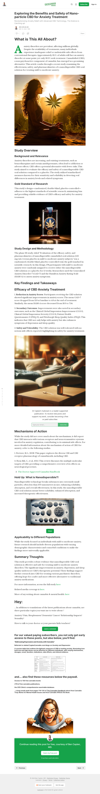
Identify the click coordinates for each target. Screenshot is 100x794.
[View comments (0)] (23, 33)
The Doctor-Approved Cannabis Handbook (39, 472)
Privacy (45, 780)
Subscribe (84, 4)
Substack (40, 790)
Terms (50, 780)
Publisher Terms (64, 778)
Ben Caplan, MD (24, 27)
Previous (22, 768)
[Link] (11, 39)
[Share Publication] (76, 4)
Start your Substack (45, 785)
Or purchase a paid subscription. (50, 758)
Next (79, 768)
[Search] (72, 4)
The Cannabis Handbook (56, 691)
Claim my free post (50, 753)
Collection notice (59, 780)
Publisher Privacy (52, 778)
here (58, 584)
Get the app (60, 785)
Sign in (93, 4)
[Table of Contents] (2, 397)
